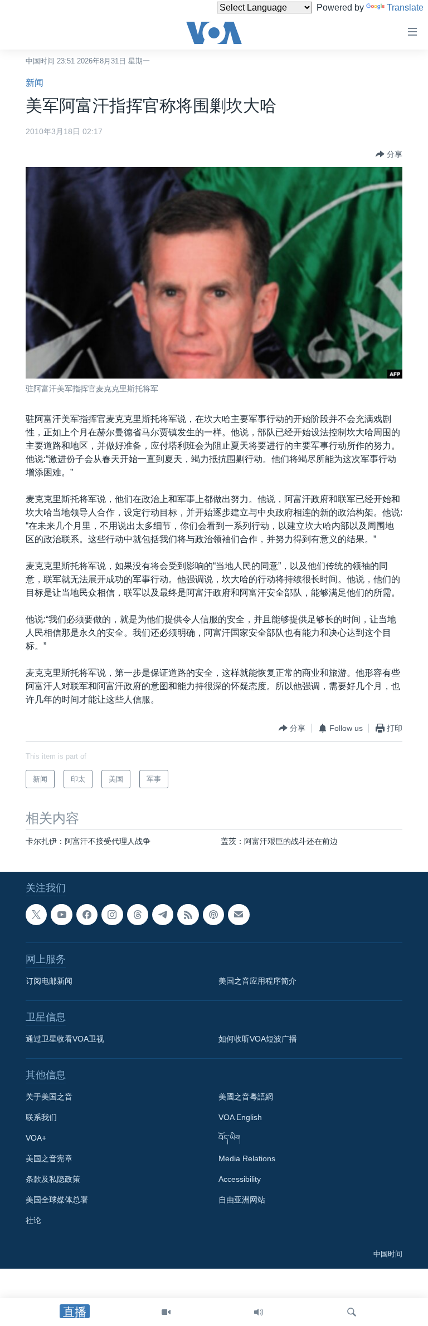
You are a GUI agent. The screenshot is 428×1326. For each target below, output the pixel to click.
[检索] (351, 1312)
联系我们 (41, 1117)
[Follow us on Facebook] (87, 914)
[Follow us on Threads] (137, 914)
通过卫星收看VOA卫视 (65, 1038)
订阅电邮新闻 (49, 980)
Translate (405, 7)
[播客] (213, 914)
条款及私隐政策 (53, 1179)
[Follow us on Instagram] (112, 914)
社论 (33, 1220)
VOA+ (36, 1137)
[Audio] (258, 1312)
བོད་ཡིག (229, 1137)
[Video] (166, 1312)
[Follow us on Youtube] (61, 914)
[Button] (389, 154)
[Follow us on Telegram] (162, 914)
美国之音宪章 (49, 1158)
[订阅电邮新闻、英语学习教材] (238, 914)
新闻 (34, 82)
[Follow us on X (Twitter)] (36, 914)
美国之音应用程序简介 (257, 980)
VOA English (240, 1117)
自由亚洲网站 (241, 1199)
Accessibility (239, 1179)
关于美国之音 (49, 1096)
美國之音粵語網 (245, 1096)
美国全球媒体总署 (57, 1199)
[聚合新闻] (187, 914)
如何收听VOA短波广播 (257, 1038)
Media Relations (246, 1158)
